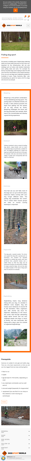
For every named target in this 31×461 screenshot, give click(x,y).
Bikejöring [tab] (7, 93)
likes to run (5, 371)
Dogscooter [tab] (7, 249)
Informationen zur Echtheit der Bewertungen (16, 459)
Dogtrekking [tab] (8, 296)
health (4, 375)
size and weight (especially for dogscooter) (15, 388)
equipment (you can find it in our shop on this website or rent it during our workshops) (15, 394)
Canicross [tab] (7, 186)
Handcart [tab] (7, 141)
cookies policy (13, 4)
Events (4, 401)
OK (15, 10)
